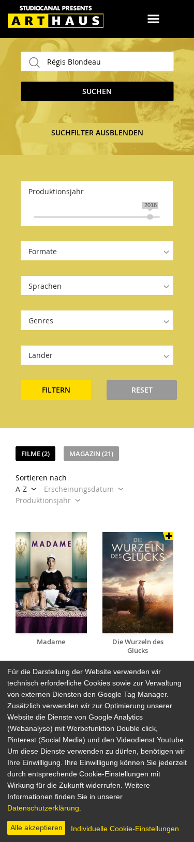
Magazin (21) (91, 453)
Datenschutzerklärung (43, 808)
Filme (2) (35, 453)
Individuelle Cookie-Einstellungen (125, 828)
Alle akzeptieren (36, 827)
